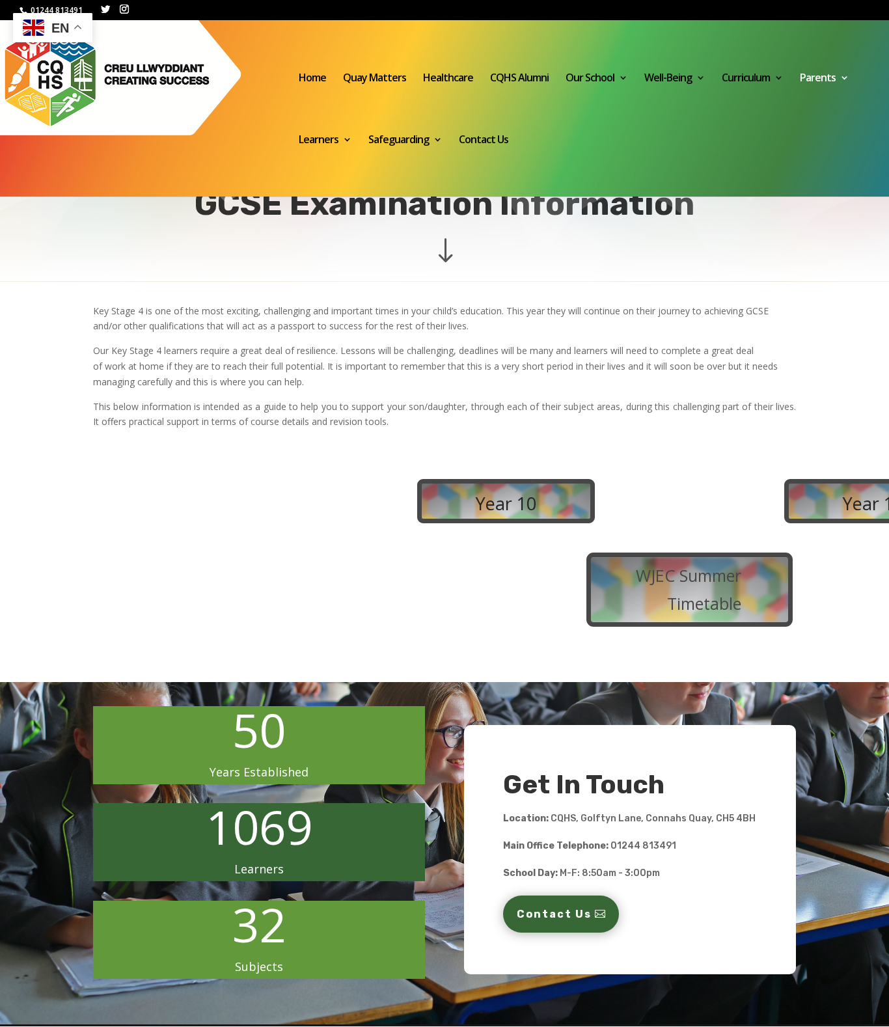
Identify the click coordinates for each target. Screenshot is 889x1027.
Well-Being (668, 79)
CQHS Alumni (519, 79)
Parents (818, 79)
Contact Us (483, 140)
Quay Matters (374, 79)
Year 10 (506, 503)
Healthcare (448, 79)
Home (312, 79)
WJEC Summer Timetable (688, 589)
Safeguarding (398, 140)
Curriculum (746, 79)
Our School (590, 79)
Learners (318, 140)
